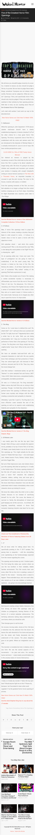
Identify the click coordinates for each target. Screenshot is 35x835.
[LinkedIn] (15, 719)
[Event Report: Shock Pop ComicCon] (26, 788)
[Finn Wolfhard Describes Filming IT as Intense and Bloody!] (9, 788)
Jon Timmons (6, 18)
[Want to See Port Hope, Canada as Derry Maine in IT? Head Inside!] (9, 808)
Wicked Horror (11, 431)
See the (4, 431)
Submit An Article (20, 831)
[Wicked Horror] (13, 4)
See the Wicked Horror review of (15, 320)
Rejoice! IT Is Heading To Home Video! (25, 776)
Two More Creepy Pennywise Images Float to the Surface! (25, 816)
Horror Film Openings (26, 708)
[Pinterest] (11, 719)
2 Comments (25, 18)
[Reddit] (19, 719)
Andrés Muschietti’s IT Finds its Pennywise (8, 776)
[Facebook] (7, 719)
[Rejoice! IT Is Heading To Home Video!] (26, 769)
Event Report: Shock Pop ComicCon (24, 795)
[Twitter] (3, 719)
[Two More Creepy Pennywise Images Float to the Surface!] (26, 808)
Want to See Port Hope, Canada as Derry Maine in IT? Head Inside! (9, 816)
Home (2, 10)
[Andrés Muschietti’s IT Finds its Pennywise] (9, 769)
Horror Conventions (14, 708)
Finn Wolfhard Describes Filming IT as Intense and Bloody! (8, 796)
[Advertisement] (17, 40)
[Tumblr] (23, 719)
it (33, 708)
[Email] (27, 719)
